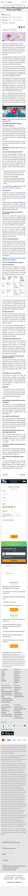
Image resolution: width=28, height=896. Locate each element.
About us (3, 675)
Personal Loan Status (6, 698)
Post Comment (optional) (8, 520)
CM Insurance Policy (8, 878)
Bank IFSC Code (18, 687)
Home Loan (16, 675)
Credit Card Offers (18, 707)
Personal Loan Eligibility (7, 691)
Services (8, 875)
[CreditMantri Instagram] (19, 725)
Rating (4, 504)
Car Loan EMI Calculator (7, 716)
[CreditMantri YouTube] (24, 725)
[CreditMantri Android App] (7, 733)
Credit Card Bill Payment (7, 700)
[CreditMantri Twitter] (8, 725)
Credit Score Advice (18, 718)
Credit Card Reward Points (20, 709)
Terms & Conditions (9, 877)
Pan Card (16, 691)
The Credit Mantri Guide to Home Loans (12, 605)
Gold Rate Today (18, 693)
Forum (3, 679)
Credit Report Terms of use (8, 557)
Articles (3, 673)
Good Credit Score (18, 714)
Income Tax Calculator (6, 714)
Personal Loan (17, 671)
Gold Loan (16, 679)
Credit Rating (17, 716)
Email (3, 497)
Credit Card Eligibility (6, 693)
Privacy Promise (19, 877)
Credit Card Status (5, 702)
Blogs (2, 671)
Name (4, 490)
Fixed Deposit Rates (19, 696)
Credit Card (16, 673)
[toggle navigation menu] (2, 2)
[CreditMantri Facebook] (3, 725)
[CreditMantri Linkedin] (14, 725)
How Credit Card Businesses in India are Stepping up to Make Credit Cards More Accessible (12, 626)
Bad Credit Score (18, 712)
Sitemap (19, 875)
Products (13, 875)
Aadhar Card (17, 689)
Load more (14, 609)
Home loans (13, 30)
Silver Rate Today (18, 695)
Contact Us (22, 878)
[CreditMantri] (8, 2)
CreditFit (16, 682)
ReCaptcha (5, 511)
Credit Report (17, 710)
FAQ (2, 677)
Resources (3, 680)
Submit (14, 536)
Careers (17, 878)
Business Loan (17, 677)
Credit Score (17, 680)
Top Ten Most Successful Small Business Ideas (14, 631)
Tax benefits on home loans (9, 602)
